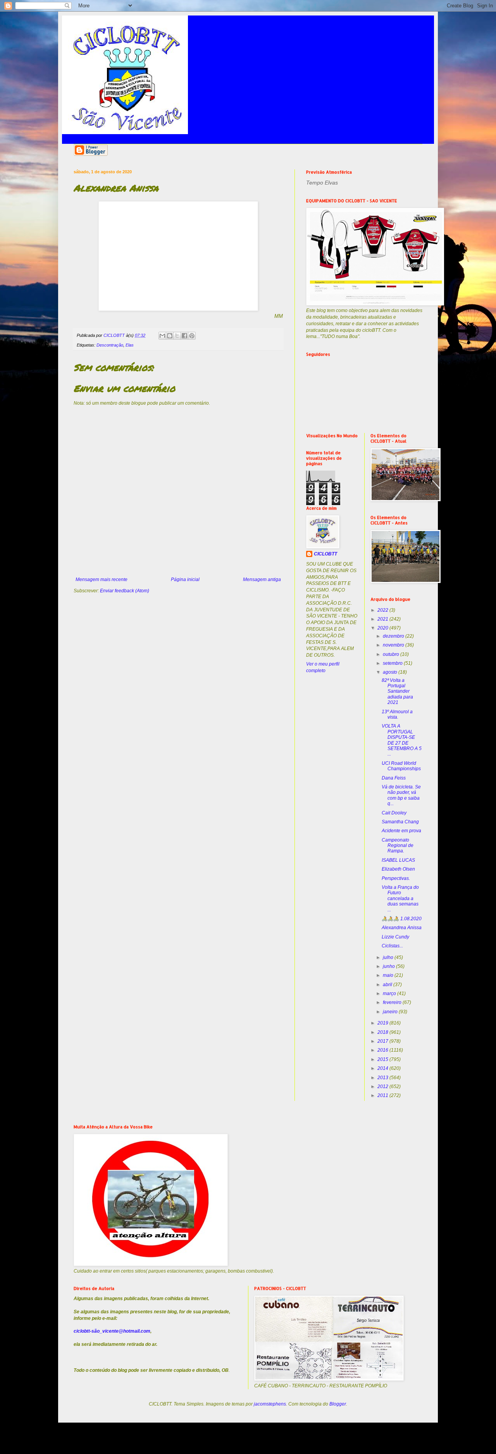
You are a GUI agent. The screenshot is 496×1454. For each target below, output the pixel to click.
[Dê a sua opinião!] (170, 336)
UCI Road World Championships (401, 766)
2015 (383, 1059)
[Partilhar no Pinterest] (192, 336)
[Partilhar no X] (177, 336)
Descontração (109, 345)
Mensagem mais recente (101, 579)
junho (389, 966)
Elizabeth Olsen (398, 869)
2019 (383, 1023)
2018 (383, 1032)
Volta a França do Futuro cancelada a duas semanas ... (400, 898)
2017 (383, 1041)
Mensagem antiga (262, 579)
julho (388, 957)
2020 (383, 628)
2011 (383, 1095)
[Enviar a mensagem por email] (162, 336)
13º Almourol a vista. (397, 714)
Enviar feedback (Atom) (124, 590)
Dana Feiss (394, 778)
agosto (390, 672)
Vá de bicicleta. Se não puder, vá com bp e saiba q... (401, 795)
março (390, 993)
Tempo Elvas (322, 182)
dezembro (394, 636)
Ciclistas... (392, 946)
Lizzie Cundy (395, 937)
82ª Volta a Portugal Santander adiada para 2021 (397, 691)
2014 (383, 1068)
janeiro (391, 1011)
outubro (391, 654)
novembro (394, 645)
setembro (393, 663)
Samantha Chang (400, 821)
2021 (383, 619)
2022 (383, 610)
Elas (130, 345)
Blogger (337, 1404)
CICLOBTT (325, 554)
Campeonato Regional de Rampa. (397, 845)
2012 (383, 1086)
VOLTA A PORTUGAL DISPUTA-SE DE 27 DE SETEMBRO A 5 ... (402, 740)
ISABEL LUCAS (398, 860)
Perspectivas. (396, 878)
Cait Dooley (394, 813)
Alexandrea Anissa (402, 927)
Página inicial (185, 579)
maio (388, 975)
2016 (383, 1050)
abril (388, 984)
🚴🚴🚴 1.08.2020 (402, 918)
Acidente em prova (401, 830)
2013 (383, 1077)
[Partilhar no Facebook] (184, 336)
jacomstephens (270, 1404)
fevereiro (393, 1002)
